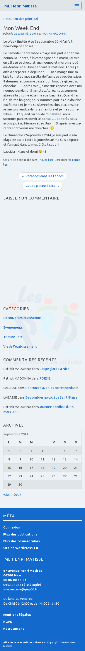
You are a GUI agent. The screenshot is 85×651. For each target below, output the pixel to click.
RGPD (7, 621)
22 (9, 476)
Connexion (11, 527)
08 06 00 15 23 (14, 580)
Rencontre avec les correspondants (51, 388)
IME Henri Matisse (20, 6)
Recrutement (13, 628)
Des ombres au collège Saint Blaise (51, 397)
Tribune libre (46, 159)
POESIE (45, 378)
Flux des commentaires (21, 541)
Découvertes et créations (22, 318)
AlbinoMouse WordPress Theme (23, 642)
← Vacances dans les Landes (43, 176)
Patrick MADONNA (54, 33)
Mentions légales (17, 614)
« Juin (7, 494)
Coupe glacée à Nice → (43, 185)
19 (53, 467)
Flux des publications (20, 534)
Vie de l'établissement (20, 346)
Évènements (13, 327)
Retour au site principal (20, 19)
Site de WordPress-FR (20, 548)
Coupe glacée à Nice (54, 369)
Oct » (17, 494)
